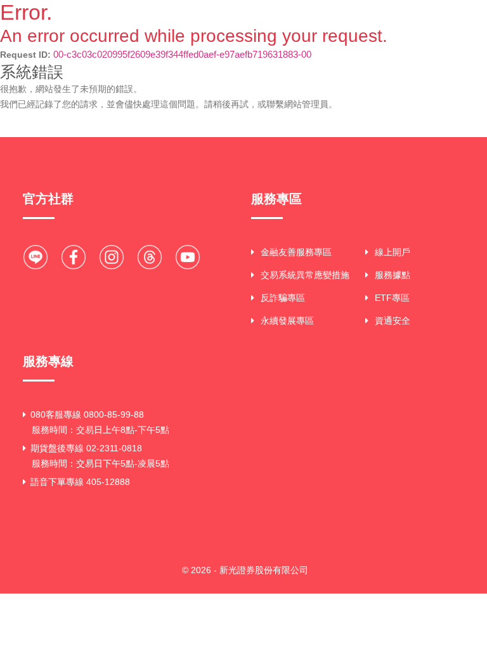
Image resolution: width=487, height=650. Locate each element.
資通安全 (392, 320)
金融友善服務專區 (296, 252)
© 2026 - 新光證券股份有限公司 (245, 570)
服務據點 (392, 275)
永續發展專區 (287, 320)
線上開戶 (392, 252)
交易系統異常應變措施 (305, 275)
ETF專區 (392, 298)
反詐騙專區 (283, 298)
